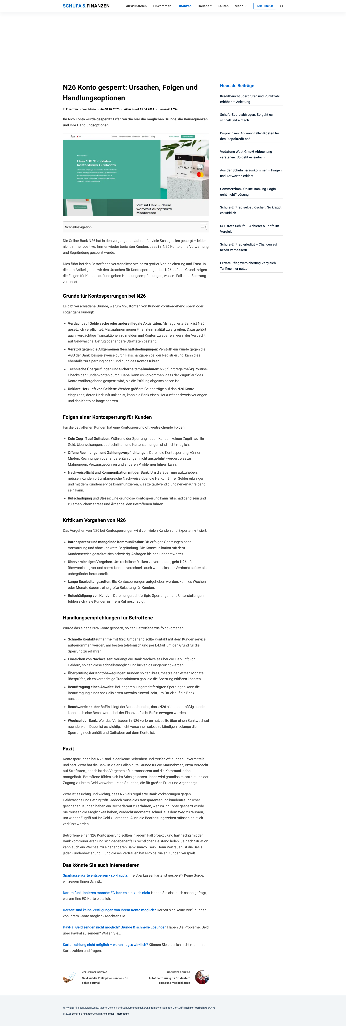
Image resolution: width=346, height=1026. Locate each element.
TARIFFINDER (265, 5)
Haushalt (205, 6)
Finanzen (184, 6)
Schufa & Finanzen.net (85, 1013)
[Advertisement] (173, 42)
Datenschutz (106, 1013)
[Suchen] (281, 6)
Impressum (122, 1013)
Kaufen (223, 6)
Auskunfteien (136, 6)
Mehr (239, 6)
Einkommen (162, 6)
